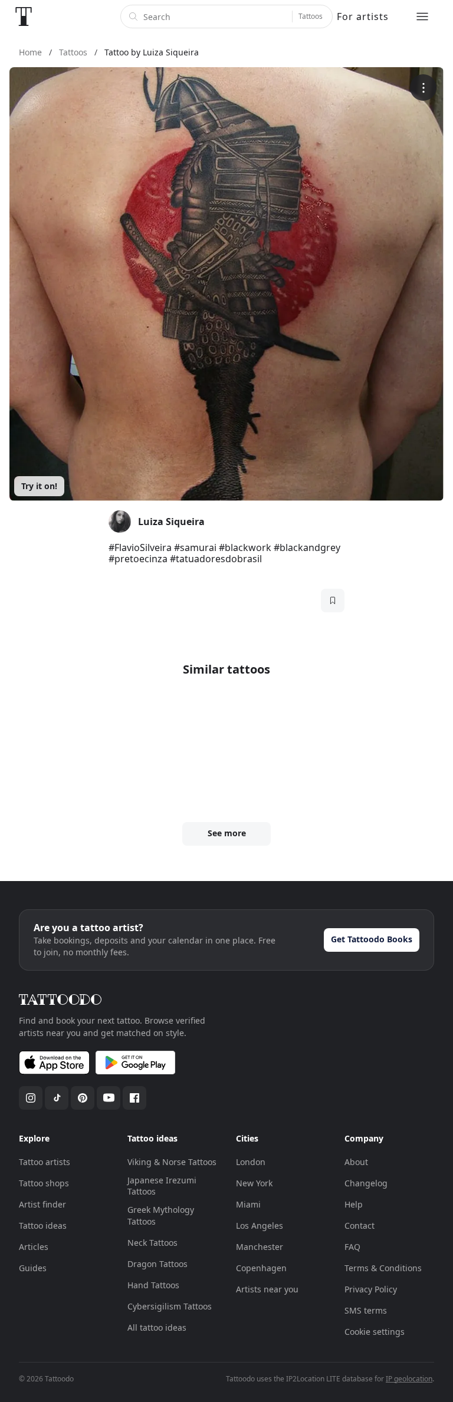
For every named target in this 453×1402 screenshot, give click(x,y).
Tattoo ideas (43, 1225)
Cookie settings (374, 1331)
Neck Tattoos (152, 1242)
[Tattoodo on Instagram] (30, 1098)
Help (353, 1204)
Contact (359, 1225)
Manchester (259, 1246)
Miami (248, 1204)
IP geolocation (409, 1379)
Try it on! (39, 485)
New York (254, 1183)
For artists (363, 16)
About (356, 1161)
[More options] (423, 87)
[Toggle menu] (422, 16)
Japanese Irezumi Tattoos (161, 1186)
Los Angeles (259, 1225)
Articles (33, 1246)
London (250, 1161)
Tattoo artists (44, 1161)
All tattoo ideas (156, 1327)
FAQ (352, 1246)
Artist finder (42, 1204)
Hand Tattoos (153, 1285)
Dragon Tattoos (157, 1263)
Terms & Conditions (383, 1268)
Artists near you (267, 1289)
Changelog (366, 1183)
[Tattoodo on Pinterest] (82, 1098)
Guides (33, 1268)
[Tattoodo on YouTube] (108, 1098)
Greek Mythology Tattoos (160, 1215)
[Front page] (23, 16)
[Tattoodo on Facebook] (134, 1098)
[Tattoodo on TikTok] (56, 1098)
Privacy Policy (370, 1289)
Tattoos (310, 16)
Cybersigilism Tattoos (169, 1306)
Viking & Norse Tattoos (171, 1161)
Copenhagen (261, 1268)
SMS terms (365, 1310)
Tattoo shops (44, 1183)
